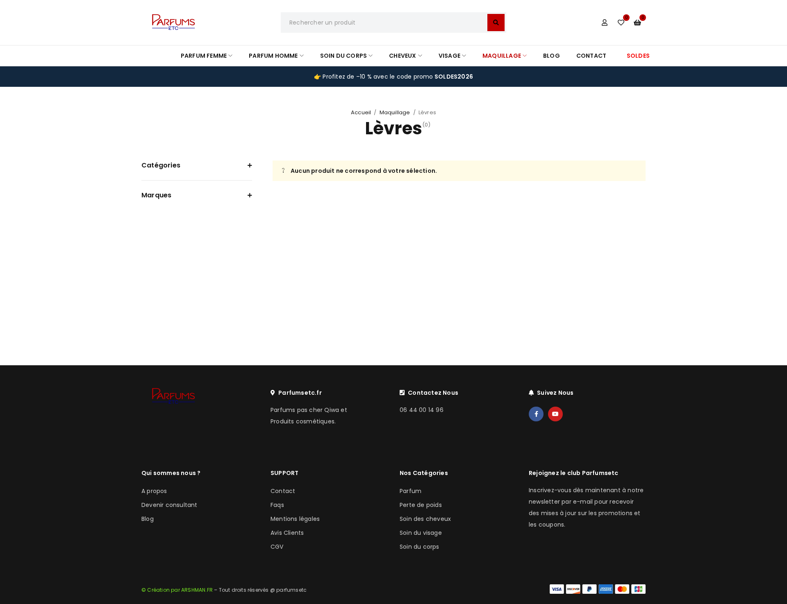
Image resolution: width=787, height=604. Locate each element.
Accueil (361, 112)
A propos (154, 491)
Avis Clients (287, 533)
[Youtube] (555, 414)
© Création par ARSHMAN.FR (177, 589)
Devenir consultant (169, 505)
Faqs (277, 505)
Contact (283, 491)
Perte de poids (421, 505)
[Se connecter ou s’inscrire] (604, 22)
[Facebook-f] (536, 414)
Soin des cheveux (425, 519)
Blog (147, 519)
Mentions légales (295, 519)
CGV (277, 547)
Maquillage (395, 112)
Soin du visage (421, 533)
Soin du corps (419, 547)
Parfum (410, 491)
